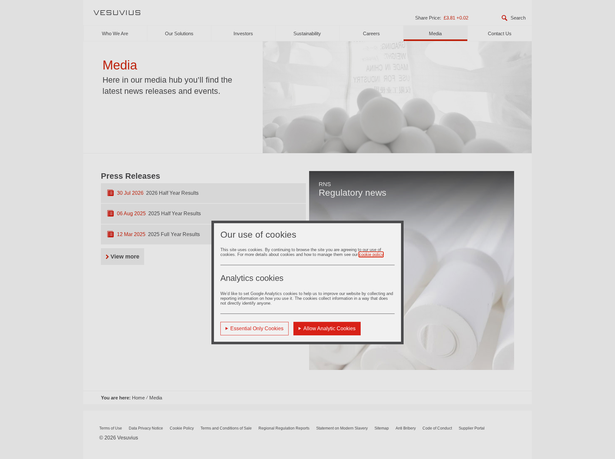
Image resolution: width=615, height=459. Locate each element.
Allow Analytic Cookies (329, 328)
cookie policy (371, 254)
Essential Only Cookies (256, 328)
